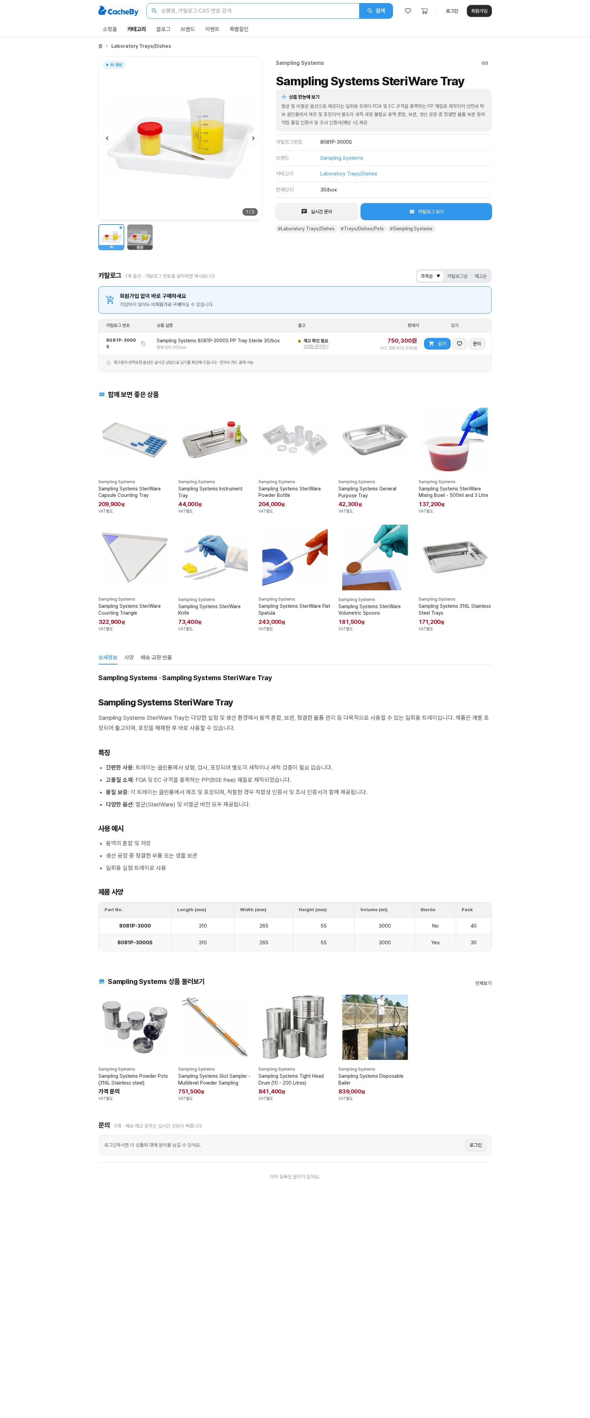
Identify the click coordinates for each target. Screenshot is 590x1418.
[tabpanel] (295, 811)
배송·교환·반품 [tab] (156, 657)
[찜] (408, 11)
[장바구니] (424, 11)
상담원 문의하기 (316, 346)
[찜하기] (459, 343)
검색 (380, 11)
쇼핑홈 (110, 29)
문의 (477, 343)
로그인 (452, 11)
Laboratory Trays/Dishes (141, 46)
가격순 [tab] (430, 276)
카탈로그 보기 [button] (431, 211)
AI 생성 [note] (115, 65)
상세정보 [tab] (107, 657)
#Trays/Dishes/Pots (362, 228)
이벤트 (212, 29)
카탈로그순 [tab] (457, 276)
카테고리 (136, 29)
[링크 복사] (485, 63)
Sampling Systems (300, 63)
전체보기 (483, 983)
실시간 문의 (321, 211)
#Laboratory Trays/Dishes (306, 228)
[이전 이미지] (107, 138)
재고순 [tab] (481, 276)
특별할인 (239, 29)
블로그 (163, 29)
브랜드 (188, 29)
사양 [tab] (129, 657)
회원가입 (479, 11)
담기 (442, 343)
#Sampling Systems (411, 228)
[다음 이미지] (253, 138)
